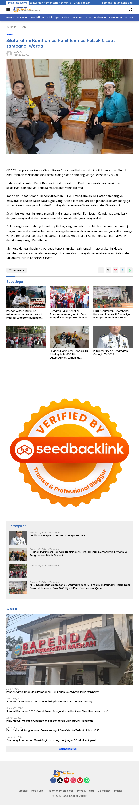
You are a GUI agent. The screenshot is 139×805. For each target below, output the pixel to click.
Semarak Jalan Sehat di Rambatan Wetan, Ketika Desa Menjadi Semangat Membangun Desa (69, 314)
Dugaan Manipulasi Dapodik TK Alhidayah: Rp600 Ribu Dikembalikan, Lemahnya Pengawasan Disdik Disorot (69, 354)
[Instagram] (73, 780)
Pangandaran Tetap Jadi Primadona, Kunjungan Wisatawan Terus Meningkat (52, 692)
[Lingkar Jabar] (26, 10)
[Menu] (8, 10)
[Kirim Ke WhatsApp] (130, 270)
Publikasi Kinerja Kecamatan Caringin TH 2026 (110, 352)
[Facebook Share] (101, 270)
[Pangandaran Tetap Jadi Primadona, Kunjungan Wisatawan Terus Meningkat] (69, 649)
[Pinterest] (67, 780)
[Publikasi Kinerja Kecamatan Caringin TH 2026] (113, 337)
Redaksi (23, 790)
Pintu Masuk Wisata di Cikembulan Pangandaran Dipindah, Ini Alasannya (49, 720)
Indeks (118, 790)
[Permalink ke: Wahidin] (9, 53)
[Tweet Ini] (108, 270)
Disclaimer (104, 790)
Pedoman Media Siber (60, 790)
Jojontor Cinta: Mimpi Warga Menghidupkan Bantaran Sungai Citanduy (49, 701)
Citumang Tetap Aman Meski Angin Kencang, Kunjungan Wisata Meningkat (51, 740)
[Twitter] (60, 780)
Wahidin (18, 52)
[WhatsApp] (87, 780)
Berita (9, 34)
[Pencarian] (131, 10)
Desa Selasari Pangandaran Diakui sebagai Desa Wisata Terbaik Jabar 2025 (52, 730)
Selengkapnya (68, 749)
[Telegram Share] (122, 270)
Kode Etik (37, 790)
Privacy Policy (85, 790)
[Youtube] (80, 780)
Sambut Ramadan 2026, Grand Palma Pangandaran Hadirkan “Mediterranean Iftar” (57, 711)
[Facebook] (53, 780)
